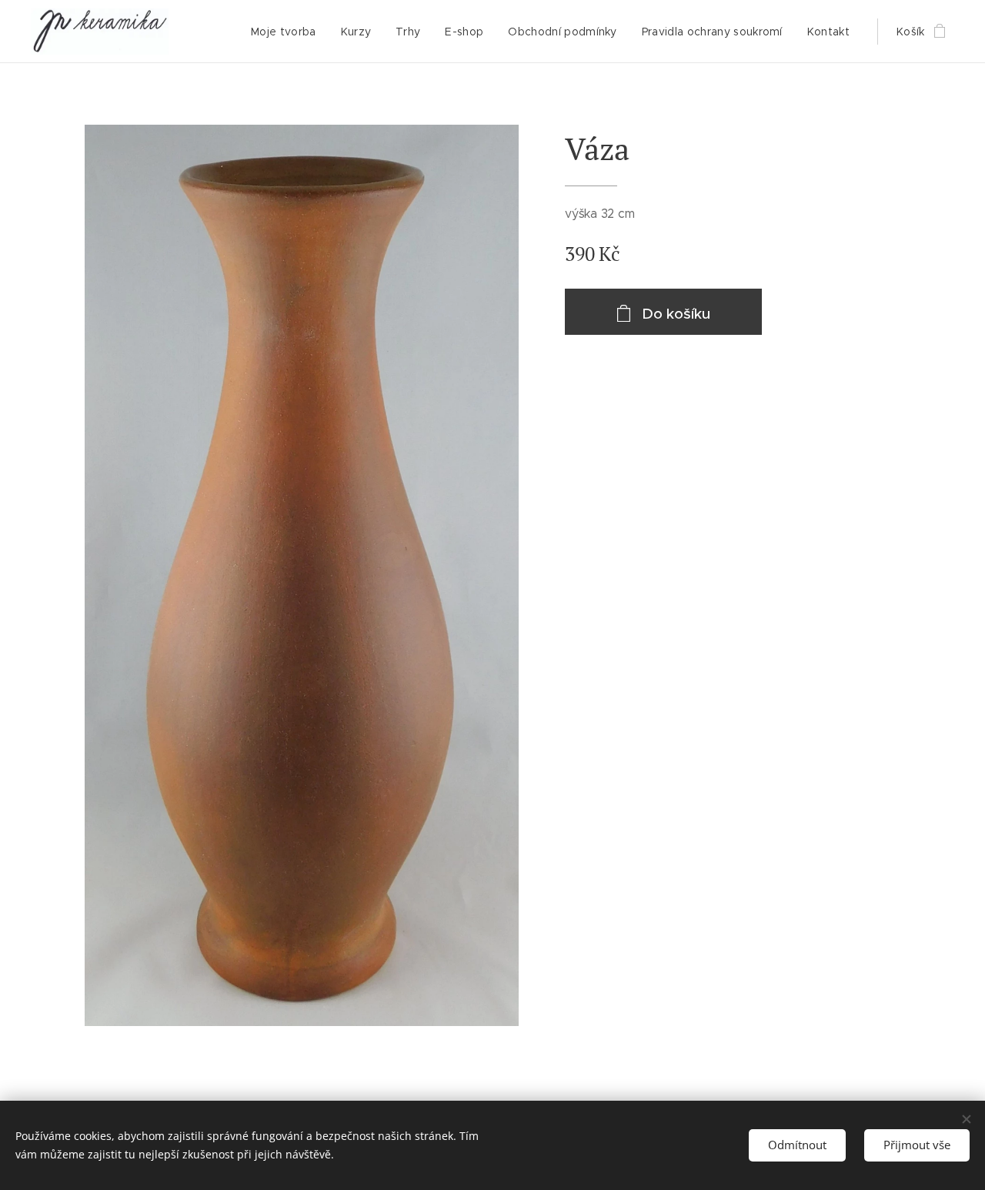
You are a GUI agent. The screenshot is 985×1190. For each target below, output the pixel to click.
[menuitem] (288, 31)
